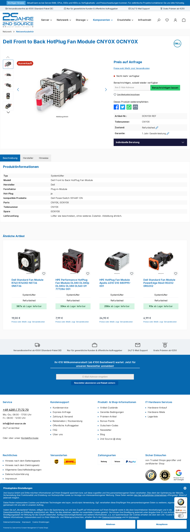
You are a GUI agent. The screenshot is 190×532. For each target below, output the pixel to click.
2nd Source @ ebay (110, 438)
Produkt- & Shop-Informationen (117, 402)
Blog (102, 434)
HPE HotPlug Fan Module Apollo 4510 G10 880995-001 (115, 282)
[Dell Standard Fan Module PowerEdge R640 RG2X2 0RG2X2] (160, 261)
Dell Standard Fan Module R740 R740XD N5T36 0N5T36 (27, 282)
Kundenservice (60, 407)
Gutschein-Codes (109, 425)
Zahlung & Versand (63, 416)
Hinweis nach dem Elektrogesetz (22, 465)
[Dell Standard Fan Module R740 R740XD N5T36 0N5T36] (29, 261)
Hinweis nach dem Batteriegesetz (22, 460)
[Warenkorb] (183, 20)
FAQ (55, 430)
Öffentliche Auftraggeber (66, 425)
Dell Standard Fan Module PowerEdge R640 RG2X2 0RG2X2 (159, 282)
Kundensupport (59, 402)
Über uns (58, 434)
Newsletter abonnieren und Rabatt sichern (94, 383)
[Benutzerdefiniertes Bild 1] (56, 462)
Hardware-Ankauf (157, 407)
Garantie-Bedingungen (112, 412)
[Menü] (185, 498)
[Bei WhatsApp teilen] (129, 106)
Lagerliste (153, 416)
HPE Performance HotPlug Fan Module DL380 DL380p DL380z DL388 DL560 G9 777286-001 (72, 284)
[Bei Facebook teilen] (116, 106)
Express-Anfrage (62, 412)
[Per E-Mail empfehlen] (135, 106)
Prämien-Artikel (108, 416)
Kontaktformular (29, 438)
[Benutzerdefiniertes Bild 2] (70, 462)
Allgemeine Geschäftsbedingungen (23, 469)
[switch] (181, 515)
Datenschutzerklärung (17, 474)
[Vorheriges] (18, 89)
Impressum (11, 478)
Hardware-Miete (156, 412)
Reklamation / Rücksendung (67, 421)
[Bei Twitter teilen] (122, 106)
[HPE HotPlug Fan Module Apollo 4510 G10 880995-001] (117, 261)
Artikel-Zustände (109, 407)
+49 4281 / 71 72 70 (16, 409)
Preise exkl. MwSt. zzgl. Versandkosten (132, 68)
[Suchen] (158, 20)
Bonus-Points (107, 421)
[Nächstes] (106, 89)
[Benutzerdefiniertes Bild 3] (131, 462)
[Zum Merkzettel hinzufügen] (44, 273)
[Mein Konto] (175, 20)
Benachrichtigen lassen (165, 87)
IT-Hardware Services (158, 402)
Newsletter (106, 430)
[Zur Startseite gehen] (18, 20)
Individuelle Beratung (127, 142)
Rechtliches (10, 455)
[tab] (10, 158)
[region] (55, 90)
